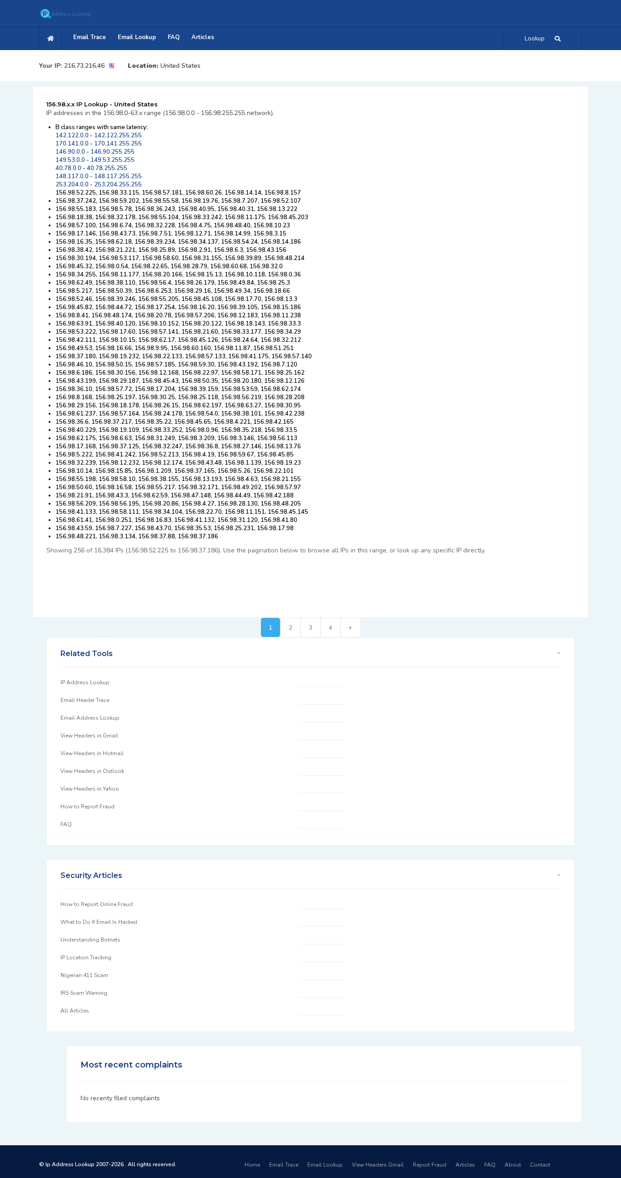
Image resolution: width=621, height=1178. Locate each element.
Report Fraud (429, 1164)
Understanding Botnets (90, 939)
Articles (202, 37)
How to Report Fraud (87, 806)
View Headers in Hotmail (92, 753)
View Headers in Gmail (89, 735)
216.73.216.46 (84, 65)
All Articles (74, 1010)
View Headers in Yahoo (89, 788)
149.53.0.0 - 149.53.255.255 (95, 160)
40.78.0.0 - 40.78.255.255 (91, 168)
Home (252, 1164)
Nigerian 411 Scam (84, 975)
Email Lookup (137, 37)
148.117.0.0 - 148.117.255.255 (98, 176)
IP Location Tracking (85, 957)
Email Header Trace (84, 700)
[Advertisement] (211, 581)
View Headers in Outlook (92, 771)
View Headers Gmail (378, 1164)
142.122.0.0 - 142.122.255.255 (98, 135)
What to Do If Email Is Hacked (98, 922)
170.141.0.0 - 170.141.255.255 (98, 144)
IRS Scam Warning (83, 993)
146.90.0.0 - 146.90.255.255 (95, 152)
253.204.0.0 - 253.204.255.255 (98, 184)
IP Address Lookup (85, 682)
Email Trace (89, 37)
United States (180, 65)
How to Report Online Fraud (96, 904)
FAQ (174, 37)
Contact (540, 1164)
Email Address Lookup (90, 718)
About (513, 1164)
